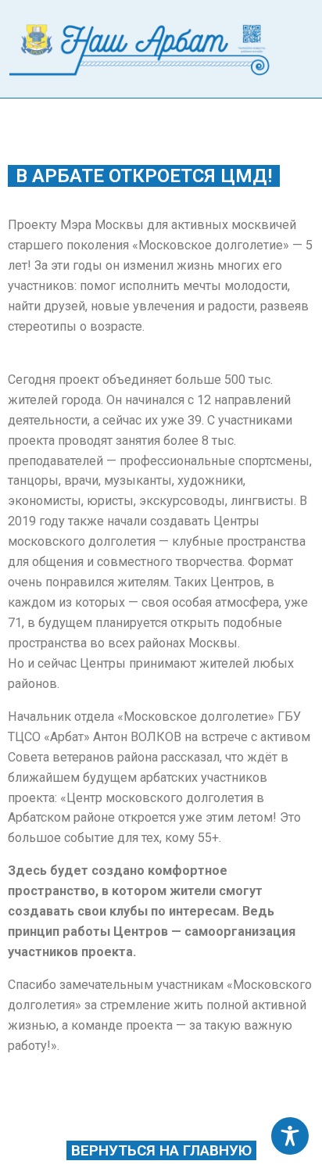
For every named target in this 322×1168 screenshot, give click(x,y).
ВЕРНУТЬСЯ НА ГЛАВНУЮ (161, 1150)
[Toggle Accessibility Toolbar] (290, 1136)
